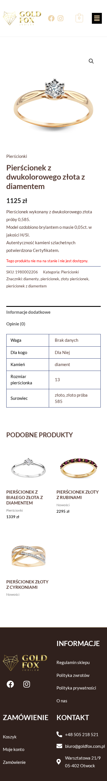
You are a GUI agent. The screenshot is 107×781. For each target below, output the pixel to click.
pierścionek (50, 279)
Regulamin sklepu (73, 662)
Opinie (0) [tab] (15, 323)
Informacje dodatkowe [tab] (28, 312)
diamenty (31, 279)
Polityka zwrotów (72, 675)
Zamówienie (14, 762)
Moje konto (13, 749)
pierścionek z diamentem (26, 286)
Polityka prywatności (76, 687)
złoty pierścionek (74, 279)
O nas (61, 700)
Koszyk (10, 736)
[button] (97, 18)
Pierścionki (16, 156)
